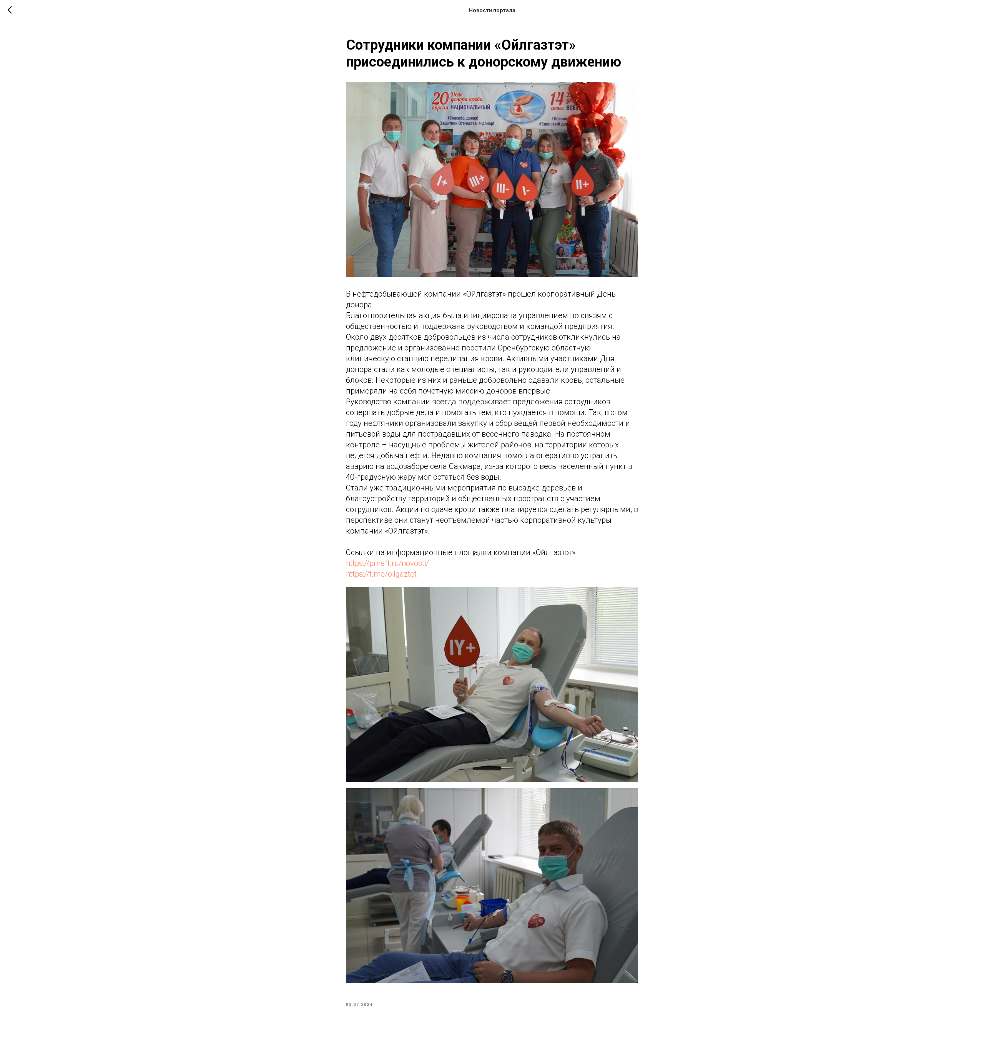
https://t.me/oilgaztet (381, 574)
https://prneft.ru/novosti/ (387, 563)
